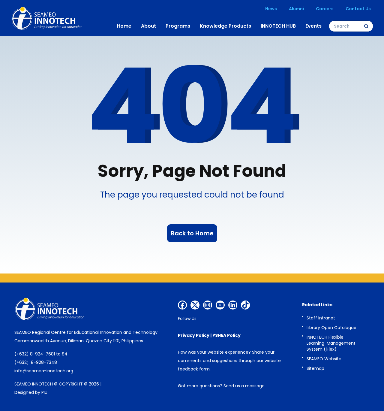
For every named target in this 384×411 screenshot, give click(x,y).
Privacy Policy (193, 335)
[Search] (366, 26)
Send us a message (244, 386)
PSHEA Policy (226, 335)
